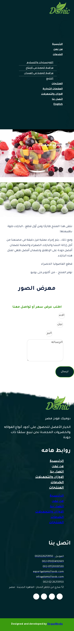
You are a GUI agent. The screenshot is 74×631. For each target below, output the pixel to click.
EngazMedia (55, 624)
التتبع (49, 78)
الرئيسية (57, 44)
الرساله (68, 360)
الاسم (69, 315)
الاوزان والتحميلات (52, 94)
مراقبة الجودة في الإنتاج (39, 68)
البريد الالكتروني (63, 333)
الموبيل (68, 324)
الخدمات (58, 54)
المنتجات (57, 84)
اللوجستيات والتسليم (40, 62)
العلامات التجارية (53, 89)
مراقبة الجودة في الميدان (38, 73)
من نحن (58, 49)
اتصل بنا (57, 99)
